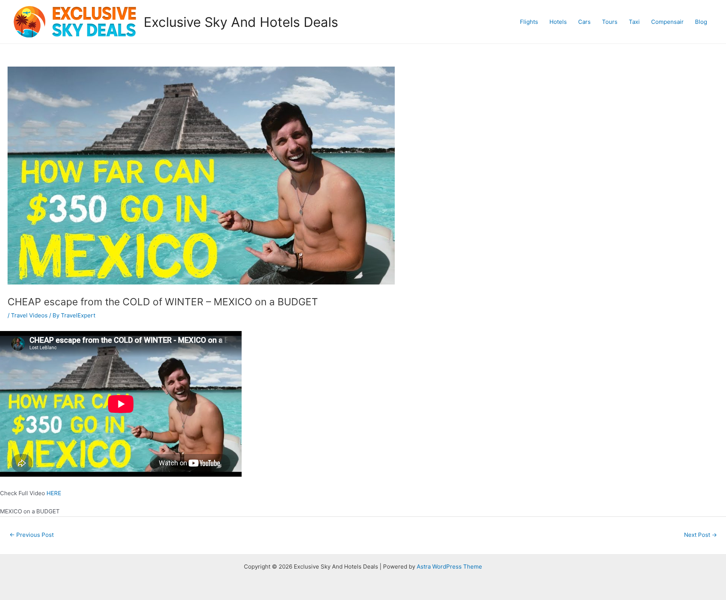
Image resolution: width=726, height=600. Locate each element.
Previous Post (31, 534)
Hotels (558, 21)
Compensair (667, 21)
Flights (529, 21)
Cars (584, 21)
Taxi (634, 21)
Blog (701, 21)
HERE (54, 493)
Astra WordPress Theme (449, 566)
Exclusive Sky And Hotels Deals (241, 22)
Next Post (700, 534)
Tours (609, 21)
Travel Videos (29, 315)
